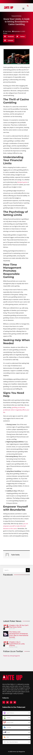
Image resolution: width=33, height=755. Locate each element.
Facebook (8, 575)
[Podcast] (11, 702)
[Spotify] (14, 702)
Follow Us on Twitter (13, 651)
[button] (27, 5)
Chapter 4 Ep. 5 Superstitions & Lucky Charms (17, 643)
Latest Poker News (12, 621)
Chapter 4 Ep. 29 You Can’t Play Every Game (18, 626)
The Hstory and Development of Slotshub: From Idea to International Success (18, 634)
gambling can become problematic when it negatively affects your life (16, 410)
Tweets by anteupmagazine (11, 656)
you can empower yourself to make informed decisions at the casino (15, 526)
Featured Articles (16, 16)
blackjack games (22, 182)
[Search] (28, 570)
